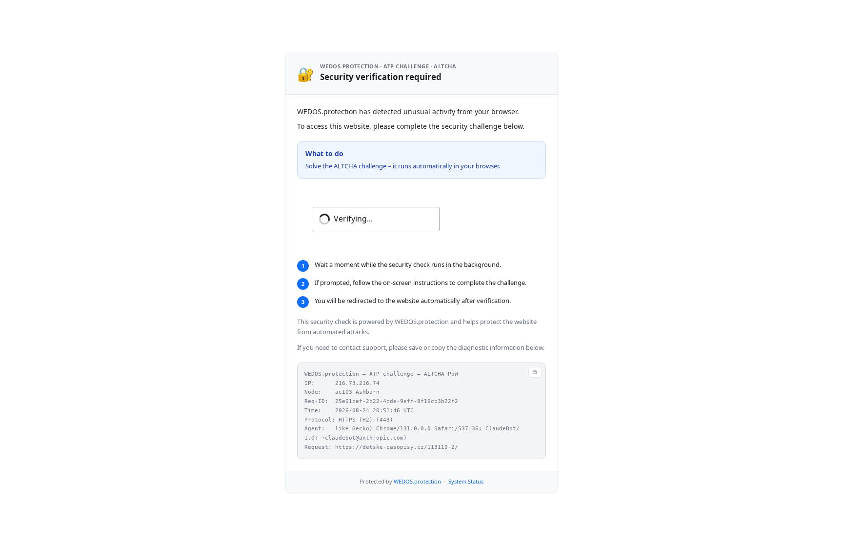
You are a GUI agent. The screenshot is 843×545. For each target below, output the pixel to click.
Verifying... (353, 218)
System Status (465, 481)
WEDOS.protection (417, 481)
